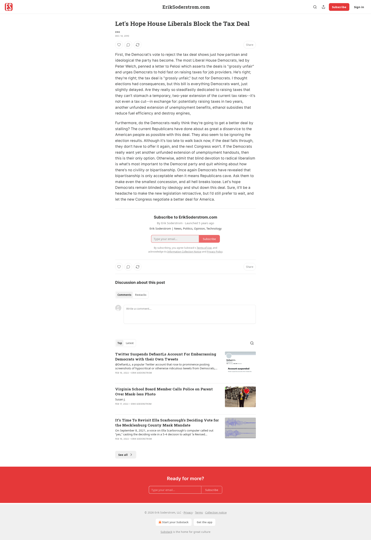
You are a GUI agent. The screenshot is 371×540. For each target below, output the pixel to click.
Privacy (188, 512)
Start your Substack (175, 522)
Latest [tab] (130, 343)
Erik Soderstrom (141, 372)
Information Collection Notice (184, 251)
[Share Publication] (323, 7)
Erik (117, 32)
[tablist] (132, 295)
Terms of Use (204, 247)
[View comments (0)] (128, 45)
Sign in (359, 7)
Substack (166, 532)
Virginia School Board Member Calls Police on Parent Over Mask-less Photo (164, 391)
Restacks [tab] (140, 295)
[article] (185, 366)
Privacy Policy (214, 251)
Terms (199, 512)
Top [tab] (119, 343)
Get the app (204, 522)
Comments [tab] (124, 295)
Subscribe (339, 7)
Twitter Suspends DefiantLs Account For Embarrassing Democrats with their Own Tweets (165, 356)
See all (123, 455)
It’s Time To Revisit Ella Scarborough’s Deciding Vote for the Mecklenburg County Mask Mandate (167, 422)
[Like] (119, 45)
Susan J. (120, 399)
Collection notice (216, 512)
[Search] (315, 7)
